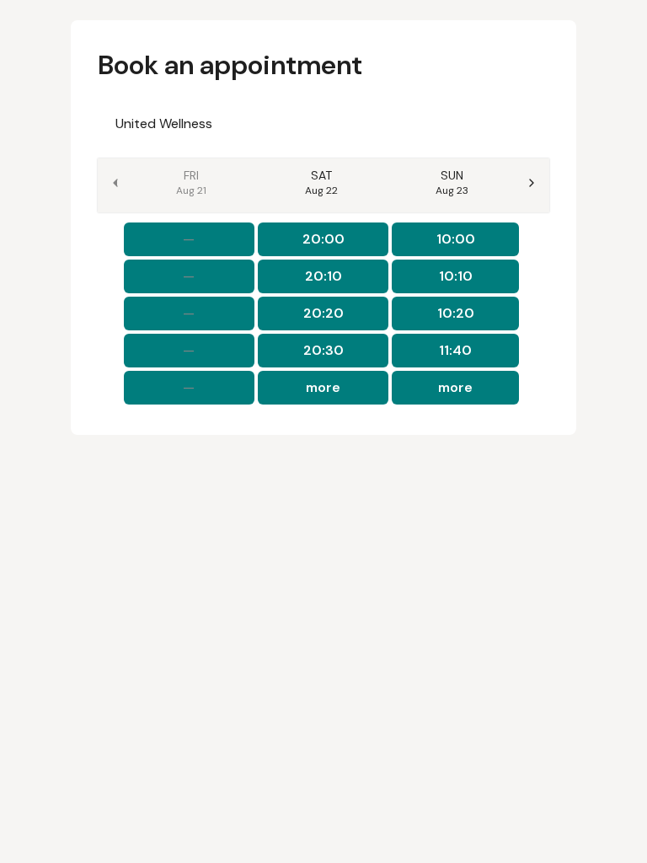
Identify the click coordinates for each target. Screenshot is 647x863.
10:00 (455, 239)
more (323, 387)
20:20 (323, 313)
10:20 (455, 313)
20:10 (323, 276)
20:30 (323, 350)
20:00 (323, 239)
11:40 (455, 350)
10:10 (456, 276)
